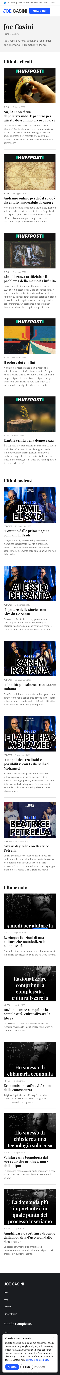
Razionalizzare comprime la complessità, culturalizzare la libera (27, 1013)
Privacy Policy (10, 1314)
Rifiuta (26, 1366)
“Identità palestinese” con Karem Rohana (30, 686)
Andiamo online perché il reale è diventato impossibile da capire (30, 200)
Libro (6, 1332)
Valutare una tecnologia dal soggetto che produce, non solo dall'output (29, 1161)
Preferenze (39, 1366)
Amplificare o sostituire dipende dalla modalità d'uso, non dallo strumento (29, 1237)
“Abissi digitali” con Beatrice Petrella (26, 848)
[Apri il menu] (55, 11)
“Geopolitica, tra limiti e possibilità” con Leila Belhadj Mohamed (27, 763)
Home (6, 33)
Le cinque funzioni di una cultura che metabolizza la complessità (25, 941)
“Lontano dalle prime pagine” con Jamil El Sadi (27, 533)
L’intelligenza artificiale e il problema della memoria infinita (30, 278)
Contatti (7, 1307)
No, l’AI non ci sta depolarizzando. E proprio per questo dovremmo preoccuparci (29, 116)
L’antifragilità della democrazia (29, 440)
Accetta (12, 1366)
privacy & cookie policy (37, 1359)
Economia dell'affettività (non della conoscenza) (27, 1087)
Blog (6, 1300)
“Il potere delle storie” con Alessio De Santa (25, 611)
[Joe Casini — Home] (15, 11)
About (6, 1292)
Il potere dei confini (19, 362)
